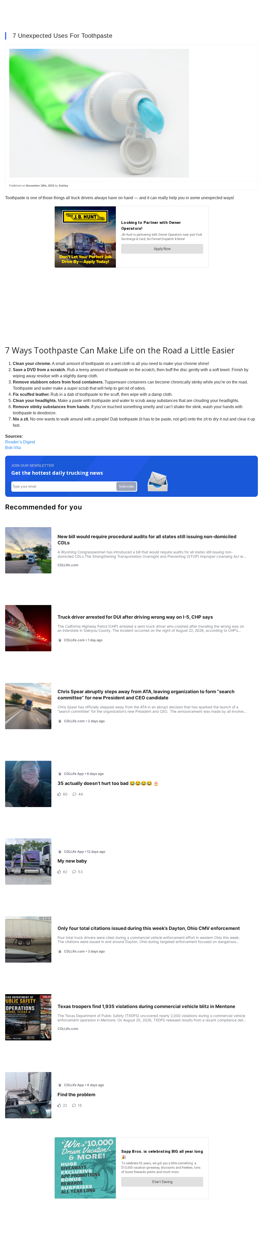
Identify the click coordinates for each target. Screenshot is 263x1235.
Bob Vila (13, 447)
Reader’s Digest (20, 442)
